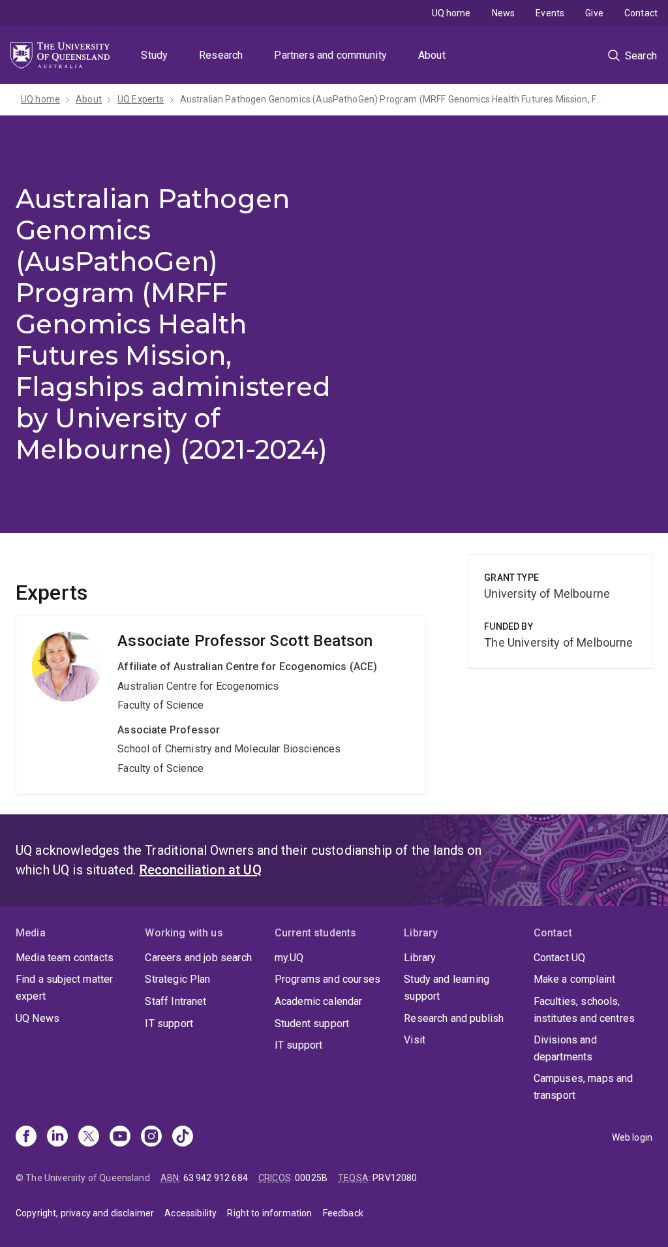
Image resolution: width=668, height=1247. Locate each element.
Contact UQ (560, 957)
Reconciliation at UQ (201, 870)
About (432, 55)
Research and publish (454, 1018)
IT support (169, 1023)
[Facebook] (26, 1137)
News (503, 13)
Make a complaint (575, 979)
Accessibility (190, 1213)
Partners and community (330, 55)
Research (221, 55)
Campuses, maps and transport (583, 1086)
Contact (641, 13)
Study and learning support (446, 987)
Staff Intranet (175, 1001)
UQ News (37, 1018)
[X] (88, 1137)
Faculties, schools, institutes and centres (584, 1009)
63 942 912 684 (215, 1178)
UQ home (451, 13)
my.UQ (289, 957)
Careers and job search (198, 957)
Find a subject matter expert (64, 987)
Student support (312, 1023)
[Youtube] (120, 1137)
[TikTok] (182, 1137)
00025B (311, 1178)
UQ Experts (140, 99)
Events (550, 13)
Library (420, 957)
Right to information (269, 1213)
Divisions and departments (565, 1048)
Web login (632, 1137)
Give (594, 13)
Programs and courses (327, 979)
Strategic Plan (177, 979)
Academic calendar (319, 1001)
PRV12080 (394, 1178)
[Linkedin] (57, 1137)
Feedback (343, 1213)
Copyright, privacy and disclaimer (85, 1213)
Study (154, 55)
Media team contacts (65, 957)
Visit (414, 1040)
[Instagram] (151, 1137)
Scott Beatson (220, 704)
